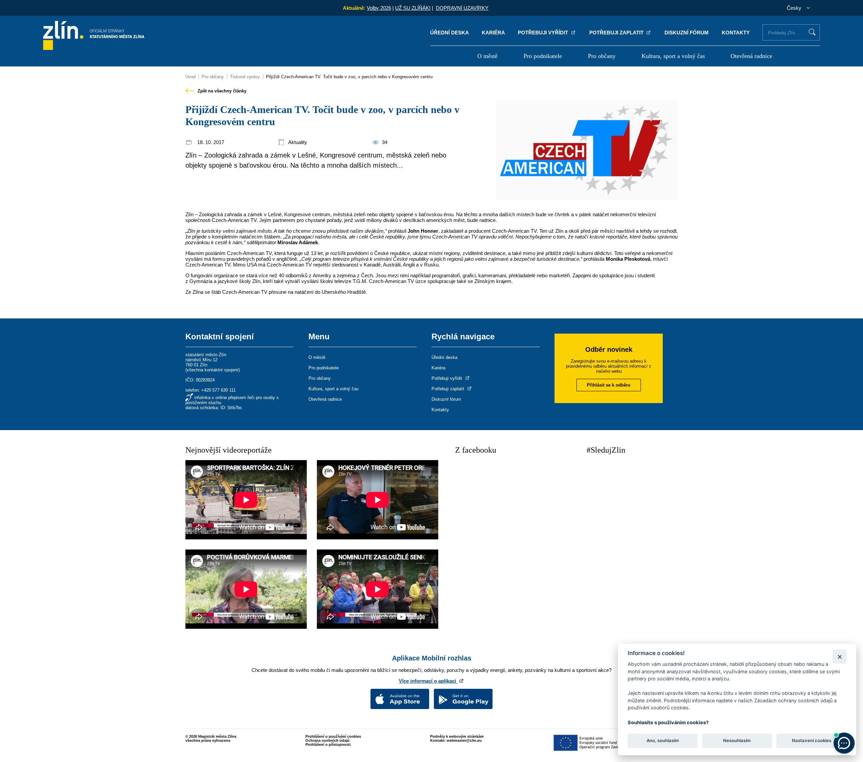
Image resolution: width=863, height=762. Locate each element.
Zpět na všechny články (221, 90)
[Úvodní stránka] (93, 48)
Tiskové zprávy (245, 76)
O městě (487, 56)
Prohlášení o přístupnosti (328, 744)
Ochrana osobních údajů (327, 740)
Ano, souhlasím (663, 740)
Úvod (190, 76)
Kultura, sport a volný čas (673, 56)
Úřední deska (449, 32)
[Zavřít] (839, 657)
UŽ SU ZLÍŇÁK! (412, 8)
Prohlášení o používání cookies (333, 736)
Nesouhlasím (737, 740)
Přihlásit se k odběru (608, 385)
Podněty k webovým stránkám (457, 736)
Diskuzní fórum (686, 32)
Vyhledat (812, 32)
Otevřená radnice (751, 56)
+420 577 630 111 (218, 390)
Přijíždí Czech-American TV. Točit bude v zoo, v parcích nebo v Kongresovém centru (349, 76)
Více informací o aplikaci (428, 681)
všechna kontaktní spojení (212, 369)
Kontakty (736, 32)
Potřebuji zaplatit (617, 32)
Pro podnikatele (543, 56)
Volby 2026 (379, 8)
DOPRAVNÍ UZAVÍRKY (462, 8)
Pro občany (602, 56)
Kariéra (493, 32)
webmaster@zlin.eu (464, 740)
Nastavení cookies (811, 740)
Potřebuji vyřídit (543, 32)
